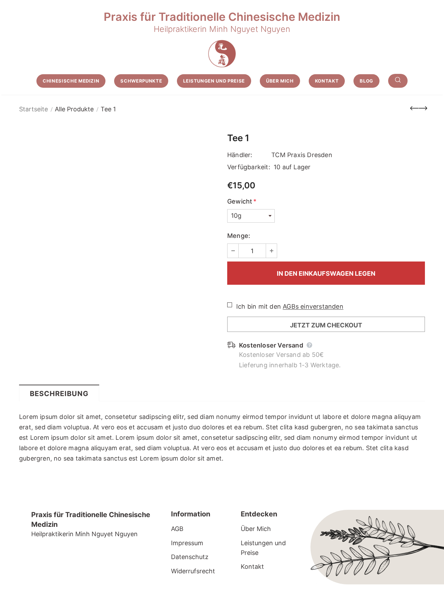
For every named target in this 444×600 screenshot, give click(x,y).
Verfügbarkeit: (248, 167)
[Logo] (222, 54)
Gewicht (242, 201)
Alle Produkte (74, 109)
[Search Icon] (397, 81)
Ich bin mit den (258, 306)
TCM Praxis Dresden (301, 154)
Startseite (33, 109)
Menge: (238, 235)
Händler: (240, 154)
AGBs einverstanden (313, 306)
